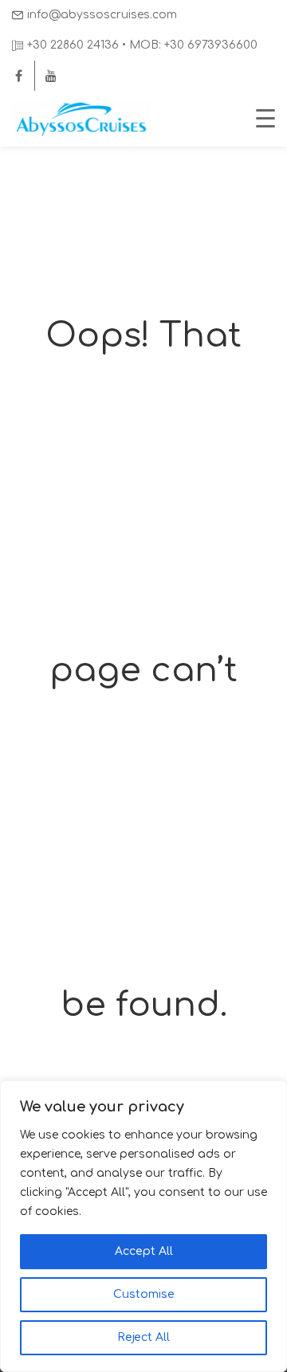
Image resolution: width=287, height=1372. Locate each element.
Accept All (144, 1251)
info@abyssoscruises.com (102, 15)
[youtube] (51, 76)
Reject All (143, 1337)
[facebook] (18, 76)
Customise (144, 1294)
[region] (143, 1226)
